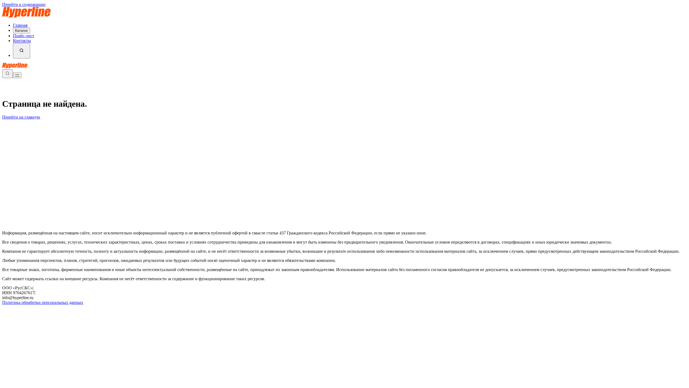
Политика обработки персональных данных (42, 302)
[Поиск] (21, 50)
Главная (20, 25)
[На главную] (26, 16)
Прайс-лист (23, 35)
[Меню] (17, 75)
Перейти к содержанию (23, 4)
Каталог (21, 31)
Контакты (22, 40)
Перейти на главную (21, 117)
